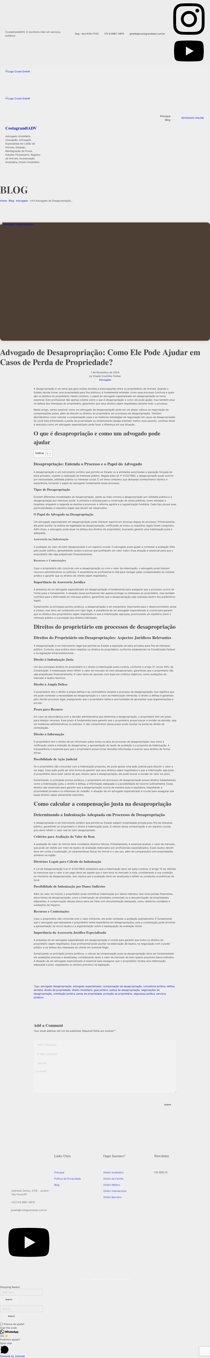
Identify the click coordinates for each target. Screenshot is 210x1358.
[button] (105, 1324)
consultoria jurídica (154, 986)
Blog (11, 200)
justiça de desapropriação (124, 990)
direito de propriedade (57, 990)
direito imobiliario (82, 990)
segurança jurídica (144, 993)
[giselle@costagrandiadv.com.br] (7, 1210)
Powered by (12, 1356)
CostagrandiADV (21, 128)
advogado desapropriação (56, 986)
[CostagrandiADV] (23, 83)
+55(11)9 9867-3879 (23, 1202)
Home (3, 200)
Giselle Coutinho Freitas (107, 376)
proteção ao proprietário (117, 993)
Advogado (22, 200)
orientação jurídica (64, 993)
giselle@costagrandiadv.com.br (29, 1210)
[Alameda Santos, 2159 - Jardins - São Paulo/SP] (7, 1192)
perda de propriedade (89, 993)
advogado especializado (87, 986)
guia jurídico (101, 990)
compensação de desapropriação (122, 986)
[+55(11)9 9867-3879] (7, 1202)
